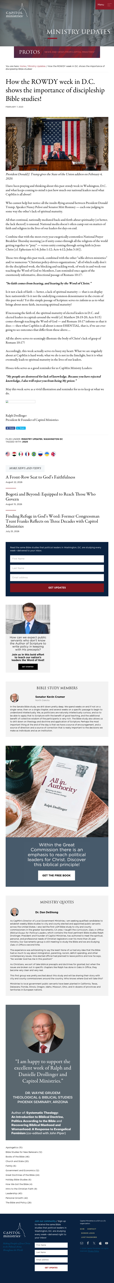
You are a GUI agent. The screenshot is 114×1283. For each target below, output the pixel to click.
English (8, 454)
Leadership (11, 1194)
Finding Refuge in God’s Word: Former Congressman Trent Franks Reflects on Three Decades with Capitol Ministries (52, 521)
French (27, 454)
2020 (25, 442)
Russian (40, 454)
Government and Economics (20, 1171)
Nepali (53, 454)
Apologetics (12, 1148)
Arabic (14, 454)
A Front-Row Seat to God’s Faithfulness (40, 477)
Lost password (89, 1237)
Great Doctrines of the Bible (20, 1175)
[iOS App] (100, 1243)
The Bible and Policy (16, 1203)
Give (82, 1229)
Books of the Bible (15, 1157)
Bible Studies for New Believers (22, 1152)
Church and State (15, 1161)
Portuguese (34, 454)
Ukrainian (47, 454)
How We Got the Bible (17, 1184)
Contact (91, 1229)
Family (9, 1166)
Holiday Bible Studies (17, 1180)
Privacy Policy (93, 1251)
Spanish (21, 454)
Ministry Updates (31, 439)
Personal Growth (14, 1198)
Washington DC (53, 439)
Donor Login (88, 1233)
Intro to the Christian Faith (19, 1189)
